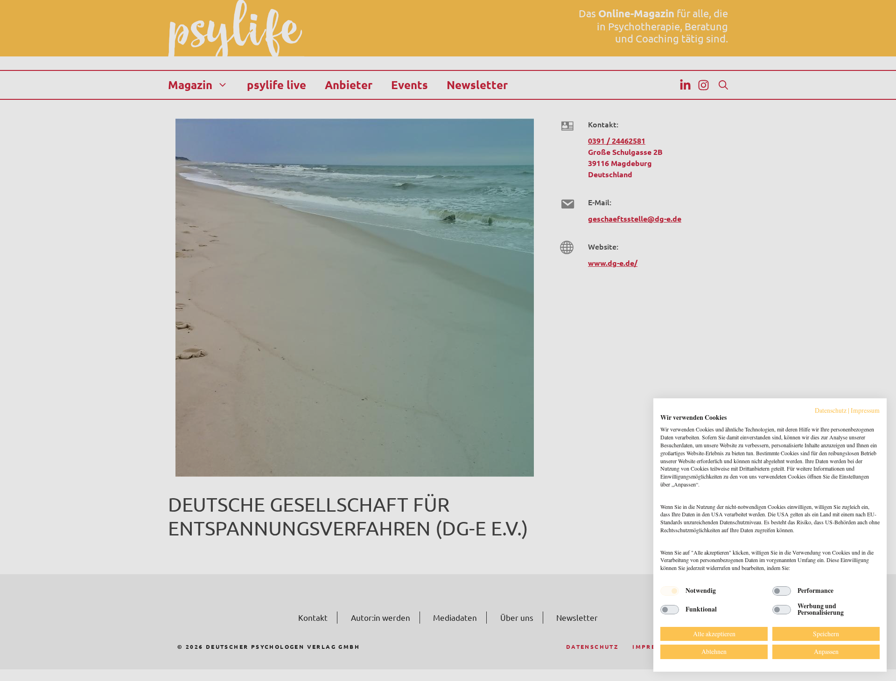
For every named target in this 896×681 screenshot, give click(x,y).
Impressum (865, 410)
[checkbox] (669, 591)
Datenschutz (831, 410)
